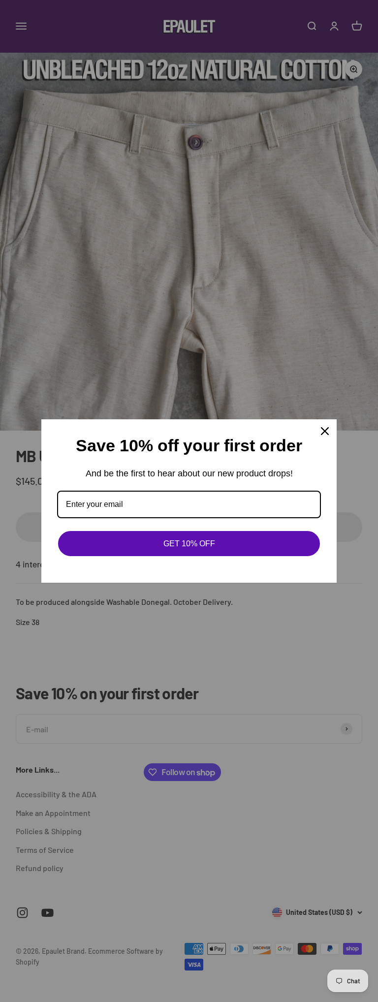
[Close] (325, 431)
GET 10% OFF (189, 543)
